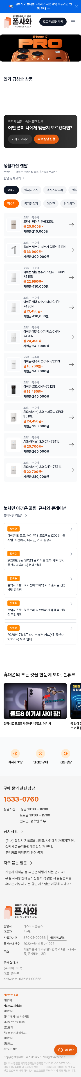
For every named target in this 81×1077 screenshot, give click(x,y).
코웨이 (11, 190)
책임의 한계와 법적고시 (15, 1032)
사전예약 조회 (11, 995)
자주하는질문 (10, 1049)
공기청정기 (31, 203)
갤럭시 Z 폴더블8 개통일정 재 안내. (29, 847)
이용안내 (8, 1011)
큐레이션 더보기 (13, 515)
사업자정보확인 (57, 937)
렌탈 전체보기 (12, 178)
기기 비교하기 (20, 139)
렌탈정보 (8, 1043)
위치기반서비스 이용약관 (16, 1016)
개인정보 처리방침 (13, 1005)
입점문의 (8, 1027)
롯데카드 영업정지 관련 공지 (24, 853)
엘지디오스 (31, 190)
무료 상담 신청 (46, 139)
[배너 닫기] (76, 6)
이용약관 (8, 1000)
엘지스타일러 (55, 190)
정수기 (11, 203)
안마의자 (69, 203)
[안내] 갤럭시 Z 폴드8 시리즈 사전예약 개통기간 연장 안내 (40, 841)
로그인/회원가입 (53, 21)
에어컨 (51, 203)
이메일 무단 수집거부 (14, 1022)
